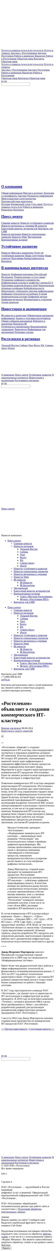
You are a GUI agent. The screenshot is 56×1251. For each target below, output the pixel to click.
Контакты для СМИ (24, 602)
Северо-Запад (27, 563)
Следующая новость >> (41, 1029)
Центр (23, 565)
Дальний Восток (28, 549)
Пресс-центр (12, 216)
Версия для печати (11, 728)
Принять (6, 1248)
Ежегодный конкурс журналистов (32, 591)
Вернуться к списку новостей (17, 731)
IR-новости (20, 579)
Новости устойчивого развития (30, 568)
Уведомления (21, 588)
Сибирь (24, 552)
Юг (21, 560)
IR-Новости (26, 582)
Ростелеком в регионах (20, 339)
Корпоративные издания (27, 593)
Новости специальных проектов (31, 571)
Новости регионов (23, 546)
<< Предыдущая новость (14, 1029)
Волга (23, 557)
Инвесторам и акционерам (24, 309)
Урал (22, 554)
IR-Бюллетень (27, 585)
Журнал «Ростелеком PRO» (34, 599)
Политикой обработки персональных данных (21, 1210)
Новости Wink (21, 577)
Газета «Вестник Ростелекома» (36, 596)
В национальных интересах (24, 268)
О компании (11, 186)
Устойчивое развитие (19, 246)
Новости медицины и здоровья (30, 574)
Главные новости (23, 543)
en (5, 81)
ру (2, 81)
